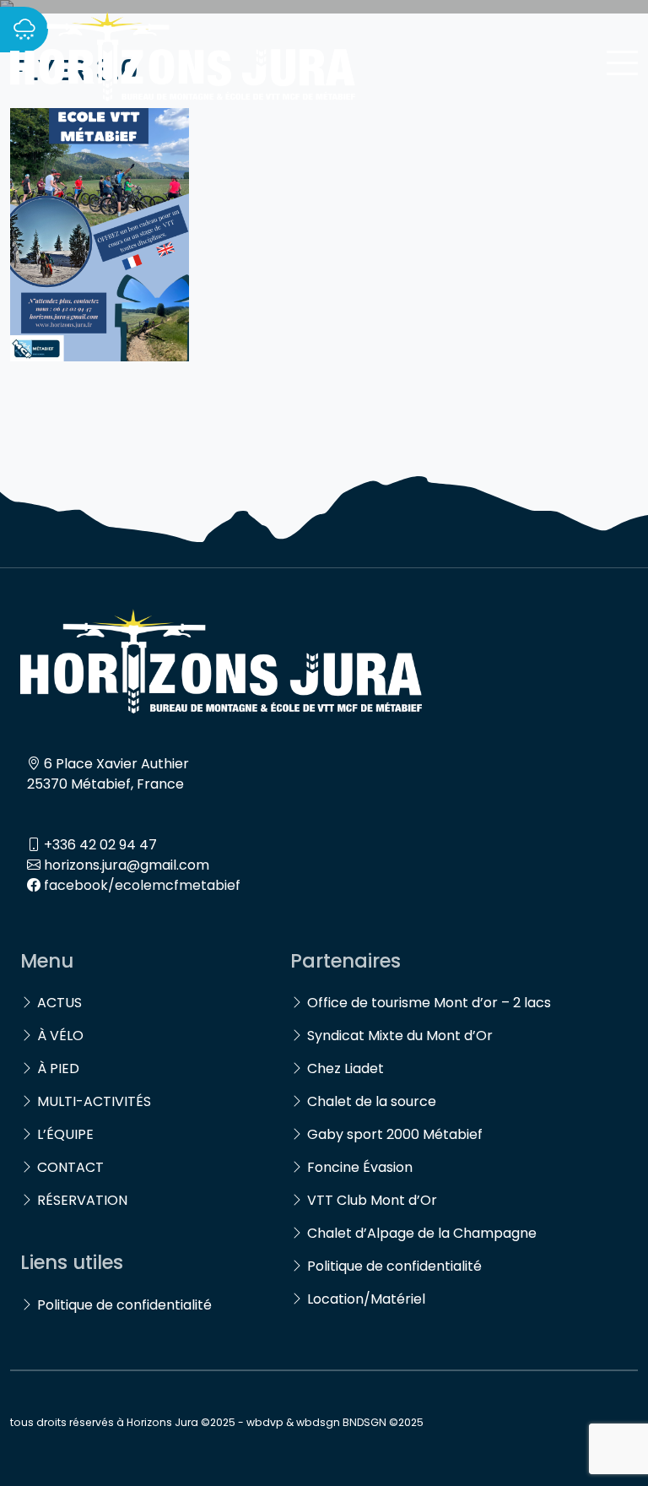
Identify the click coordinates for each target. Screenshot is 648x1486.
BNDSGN (364, 1422)
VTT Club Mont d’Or (372, 1200)
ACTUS (59, 1002)
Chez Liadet (345, 1068)
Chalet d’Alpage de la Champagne (422, 1233)
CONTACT (70, 1167)
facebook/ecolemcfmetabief (142, 885)
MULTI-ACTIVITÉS (94, 1101)
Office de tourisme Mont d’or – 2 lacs (429, 1002)
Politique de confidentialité (124, 1305)
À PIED (58, 1068)
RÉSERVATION (82, 1200)
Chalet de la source (371, 1101)
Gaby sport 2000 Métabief (395, 1134)
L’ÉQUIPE (65, 1134)
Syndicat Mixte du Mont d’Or (400, 1035)
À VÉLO (60, 1035)
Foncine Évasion (360, 1167)
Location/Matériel (366, 1299)
